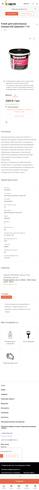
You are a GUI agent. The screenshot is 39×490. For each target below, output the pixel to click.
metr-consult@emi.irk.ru (9, 440)
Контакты (4, 417)
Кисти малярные (28, 341)
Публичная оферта (28, 472)
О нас (3, 385)
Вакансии (4, 403)
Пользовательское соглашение (12, 422)
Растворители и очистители (10, 342)
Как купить (5, 408)
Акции (3, 390)
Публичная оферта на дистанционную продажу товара (18, 427)
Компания (4, 412)
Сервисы (4, 394)
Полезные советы (7, 399)
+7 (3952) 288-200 (6, 433)
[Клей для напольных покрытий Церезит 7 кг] (19, 60)
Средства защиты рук (10, 363)
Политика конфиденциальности (10, 469)
